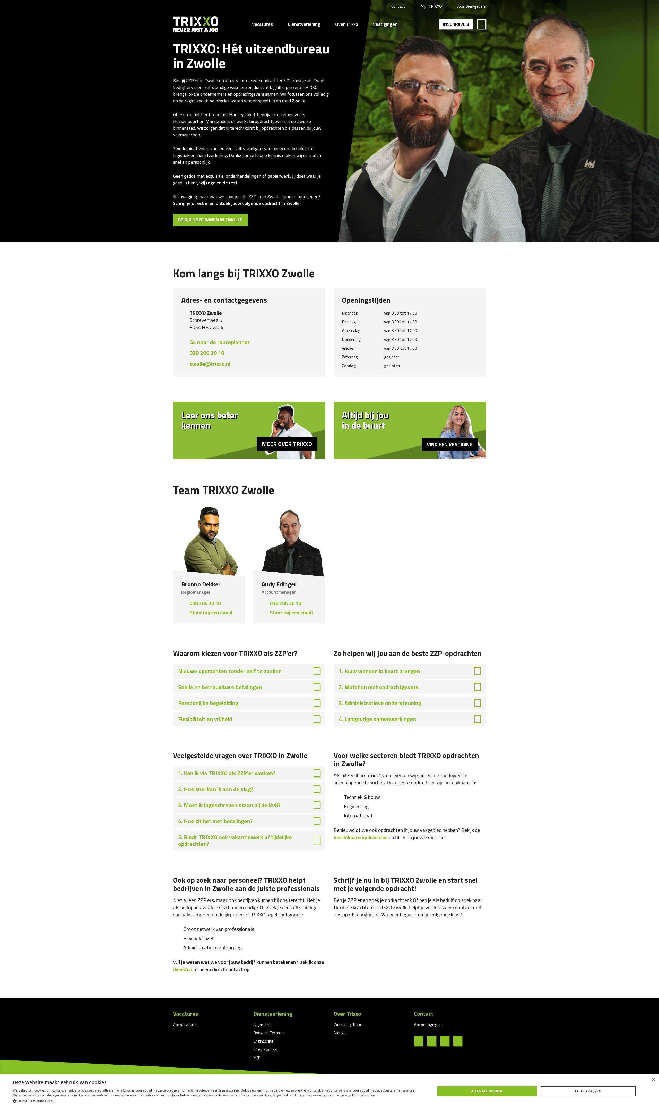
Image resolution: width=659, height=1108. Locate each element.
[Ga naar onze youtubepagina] (459, 1041)
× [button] (653, 1080)
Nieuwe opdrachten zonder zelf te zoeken (230, 671)
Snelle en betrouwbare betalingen (220, 687)
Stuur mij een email (210, 612)
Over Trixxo (346, 24)
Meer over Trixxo (287, 444)
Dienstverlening (304, 24)
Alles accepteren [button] (487, 1091)
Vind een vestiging (450, 444)
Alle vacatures (185, 1024)
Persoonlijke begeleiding (208, 703)
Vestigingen (385, 24)
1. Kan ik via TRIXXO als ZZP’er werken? (226, 773)
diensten (182, 969)
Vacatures (262, 24)
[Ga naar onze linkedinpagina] (433, 1041)
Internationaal (265, 1049)
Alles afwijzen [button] (588, 1091)
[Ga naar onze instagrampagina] (446, 1041)
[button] (218, 1101)
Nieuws (340, 1033)
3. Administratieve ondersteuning (380, 703)
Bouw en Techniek (268, 1033)
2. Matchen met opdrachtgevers (379, 687)
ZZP (257, 1057)
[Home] (195, 24)
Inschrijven (456, 24)
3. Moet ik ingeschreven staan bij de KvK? (229, 805)
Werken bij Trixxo (348, 1024)
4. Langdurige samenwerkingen (377, 719)
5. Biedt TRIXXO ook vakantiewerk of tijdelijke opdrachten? (235, 840)
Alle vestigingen (427, 1024)
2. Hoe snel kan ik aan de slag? (215, 789)
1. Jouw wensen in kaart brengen (379, 671)
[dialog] (329, 1091)
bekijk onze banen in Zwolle (210, 219)
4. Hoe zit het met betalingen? (215, 821)
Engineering (263, 1041)
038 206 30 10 (206, 353)
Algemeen (262, 1024)
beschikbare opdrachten (361, 837)
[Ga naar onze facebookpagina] (420, 1041)
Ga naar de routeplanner (219, 342)
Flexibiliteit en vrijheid (205, 719)
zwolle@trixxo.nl (209, 363)
